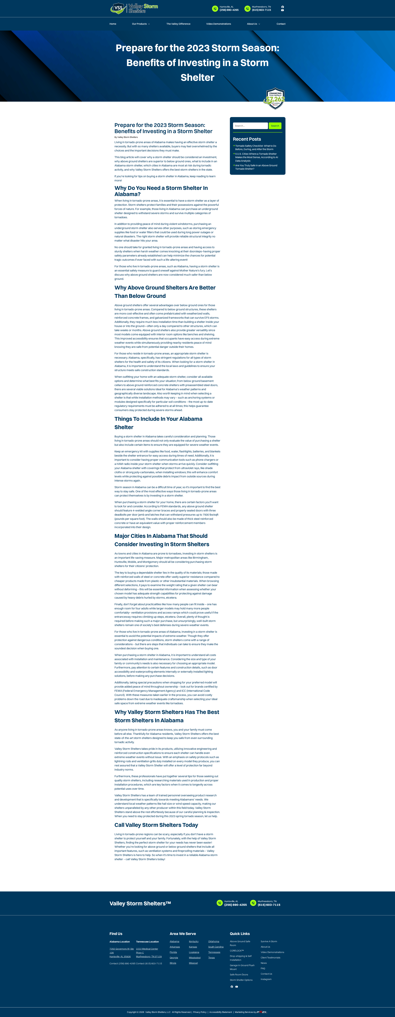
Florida (173, 952)
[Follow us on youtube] (237, 986)
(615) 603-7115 (261, 9)
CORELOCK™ (237, 950)
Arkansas (175, 946)
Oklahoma (213, 941)
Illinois (173, 962)
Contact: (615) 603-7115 (149, 963)
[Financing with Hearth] (275, 98)
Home (113, 23)
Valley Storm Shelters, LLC (158, 1012)
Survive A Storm (269, 941)
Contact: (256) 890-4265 (122, 963)
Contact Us (266, 973)
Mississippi (195, 957)
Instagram (266, 979)
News (264, 962)
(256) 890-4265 (229, 9)
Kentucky (194, 941)
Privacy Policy (199, 1012)
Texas (211, 957)
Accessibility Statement (220, 1012)
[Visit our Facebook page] (282, 6)
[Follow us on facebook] (232, 986)
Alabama (174, 941)
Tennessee (214, 952)
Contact (281, 23)
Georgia (174, 957)
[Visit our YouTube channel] (282, 10)
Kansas (193, 946)
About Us (252, 23)
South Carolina (216, 946)
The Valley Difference (178, 23)
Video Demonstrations (218, 23)
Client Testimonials (270, 957)
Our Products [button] (139, 23)
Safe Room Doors (239, 974)
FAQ (263, 968)
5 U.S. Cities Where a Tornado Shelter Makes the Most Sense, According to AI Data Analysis (256, 157)
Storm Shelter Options (241, 979)
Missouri (193, 962)
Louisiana (194, 952)
